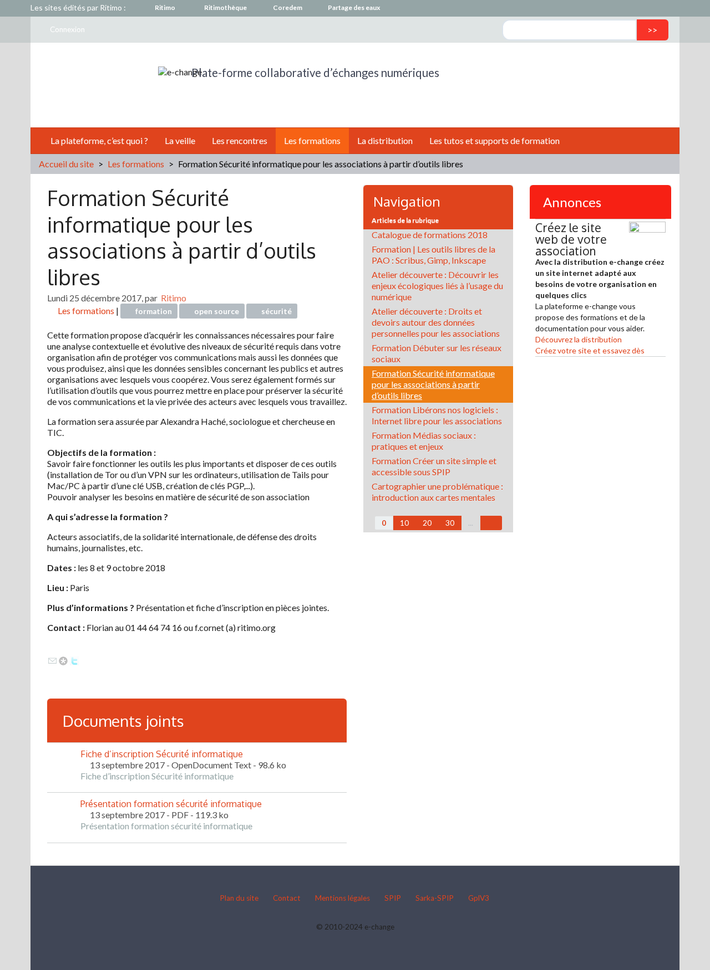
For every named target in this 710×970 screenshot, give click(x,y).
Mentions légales (342, 898)
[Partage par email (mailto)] (52, 659)
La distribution (385, 140)
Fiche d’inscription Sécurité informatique (161, 753)
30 (449, 523)
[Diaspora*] (63, 659)
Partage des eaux (354, 7)
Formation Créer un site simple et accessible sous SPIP (434, 466)
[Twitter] (74, 659)
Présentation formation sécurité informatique (171, 803)
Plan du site (239, 898)
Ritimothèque (225, 7)
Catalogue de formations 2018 (430, 234)
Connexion (67, 29)
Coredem (287, 7)
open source (216, 311)
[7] (491, 523)
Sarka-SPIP (434, 898)
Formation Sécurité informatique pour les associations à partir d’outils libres (433, 384)
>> (652, 29)
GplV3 (478, 898)
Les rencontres (239, 140)
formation (153, 311)
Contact (287, 898)
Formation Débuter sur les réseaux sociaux (436, 353)
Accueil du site (66, 163)
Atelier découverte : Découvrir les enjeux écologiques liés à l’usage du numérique (437, 285)
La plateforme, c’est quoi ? (99, 140)
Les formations (312, 140)
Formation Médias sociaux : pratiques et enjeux (424, 440)
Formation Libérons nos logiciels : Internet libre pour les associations (437, 415)
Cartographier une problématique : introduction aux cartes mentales (437, 491)
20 (427, 523)
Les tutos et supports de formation (494, 140)
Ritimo (173, 297)
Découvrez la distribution (578, 339)
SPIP (392, 898)
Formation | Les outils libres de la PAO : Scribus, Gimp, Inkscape (433, 254)
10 (404, 523)
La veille (180, 140)
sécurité (276, 311)
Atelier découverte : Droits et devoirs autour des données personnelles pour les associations (436, 322)
